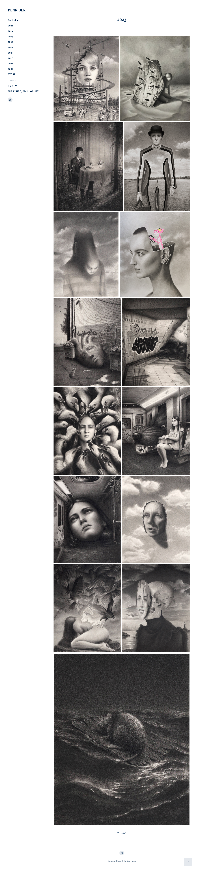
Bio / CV (12, 86)
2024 (10, 36)
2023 (10, 41)
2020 (10, 58)
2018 (10, 69)
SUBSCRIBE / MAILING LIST (23, 91)
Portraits (13, 20)
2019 (10, 63)
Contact (12, 80)
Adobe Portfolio (128, 861)
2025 (10, 31)
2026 (10, 25)
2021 (10, 52)
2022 (10, 47)
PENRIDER (28, 10)
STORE (11, 74)
